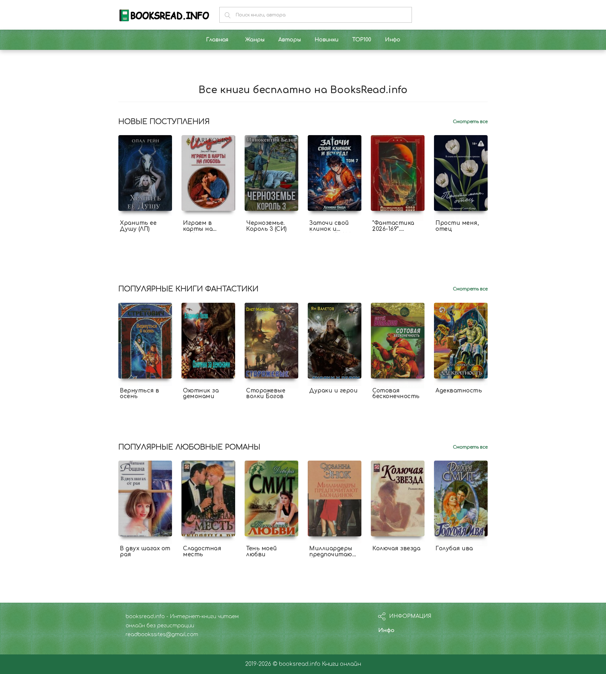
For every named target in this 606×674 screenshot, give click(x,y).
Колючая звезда (396, 549)
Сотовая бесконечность (396, 394)
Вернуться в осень (139, 394)
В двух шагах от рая (145, 552)
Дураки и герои (333, 391)
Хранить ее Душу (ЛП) (138, 226)
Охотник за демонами (201, 394)
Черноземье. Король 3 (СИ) (266, 226)
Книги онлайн (341, 664)
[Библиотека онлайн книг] (164, 14)
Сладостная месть (202, 552)
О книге (145, 234)
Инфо (386, 630)
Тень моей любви (261, 552)
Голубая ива (454, 549)
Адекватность (459, 391)
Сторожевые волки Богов (265, 394)
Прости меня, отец (457, 226)
